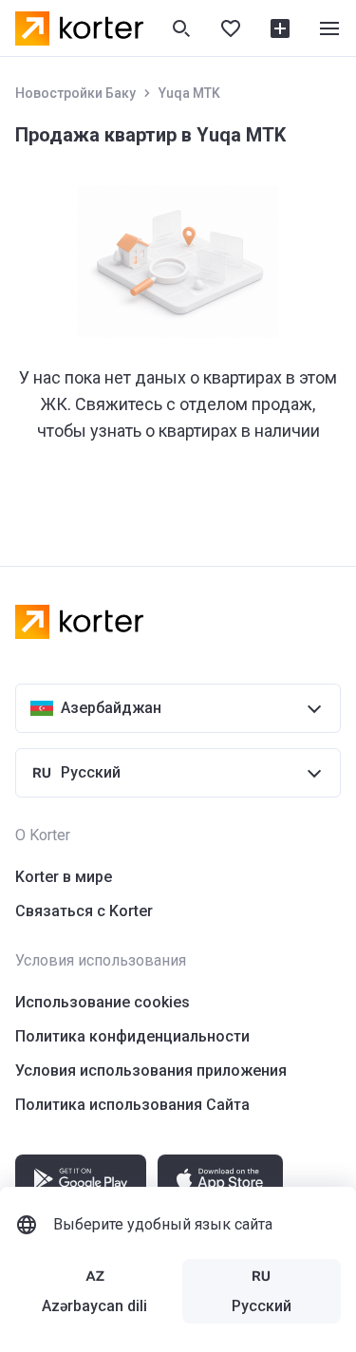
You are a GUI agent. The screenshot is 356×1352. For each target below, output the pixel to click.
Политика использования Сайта (132, 1105)
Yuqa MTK (189, 93)
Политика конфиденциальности (132, 1036)
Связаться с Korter (84, 911)
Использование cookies (102, 1002)
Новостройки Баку (75, 93)
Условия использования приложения (151, 1070)
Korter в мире (63, 877)
